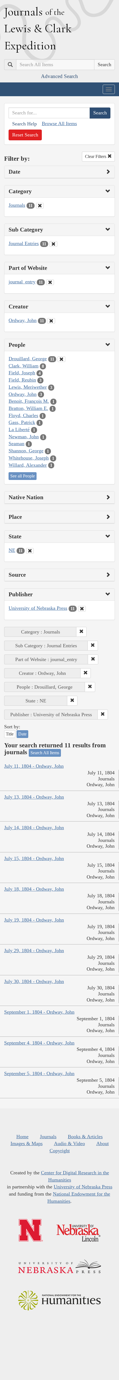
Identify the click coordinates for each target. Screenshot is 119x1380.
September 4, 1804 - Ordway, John (39, 1043)
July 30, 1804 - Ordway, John (34, 981)
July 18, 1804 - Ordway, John (34, 889)
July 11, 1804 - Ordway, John (34, 766)
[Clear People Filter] (61, 359)
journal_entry (22, 281)
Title (10, 734)
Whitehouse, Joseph (29, 458)
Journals (17, 205)
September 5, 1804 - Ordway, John (39, 1073)
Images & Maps (27, 1143)
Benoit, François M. (29, 401)
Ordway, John (23, 320)
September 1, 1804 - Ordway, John (39, 1012)
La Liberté (19, 429)
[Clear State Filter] (30, 551)
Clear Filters (96, 156)
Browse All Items (59, 123)
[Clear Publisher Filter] (82, 608)
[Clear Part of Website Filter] (50, 282)
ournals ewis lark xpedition (38, 28)
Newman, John (24, 436)
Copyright (60, 1150)
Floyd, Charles (23, 415)
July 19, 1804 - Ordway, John (34, 920)
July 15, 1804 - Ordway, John (34, 858)
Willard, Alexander (28, 465)
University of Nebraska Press (38, 608)
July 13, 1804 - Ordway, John (34, 797)
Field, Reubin (22, 380)
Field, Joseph (22, 372)
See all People (22, 476)
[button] (81, 632)
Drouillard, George (28, 358)
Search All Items (44, 752)
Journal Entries (24, 243)
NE (12, 550)
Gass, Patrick (22, 422)
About (102, 1143)
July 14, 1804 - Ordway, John (34, 827)
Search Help (24, 124)
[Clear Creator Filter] (51, 321)
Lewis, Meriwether (28, 387)
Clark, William (23, 366)
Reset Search (25, 135)
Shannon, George (26, 450)
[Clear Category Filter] (40, 205)
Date (22, 734)
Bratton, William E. (28, 408)
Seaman (16, 443)
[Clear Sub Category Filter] (53, 244)
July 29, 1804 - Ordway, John (34, 950)
